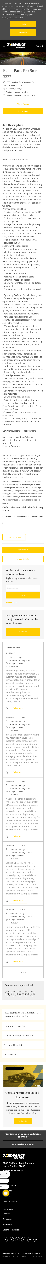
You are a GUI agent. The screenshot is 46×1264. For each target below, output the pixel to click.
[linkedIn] (11, 1239)
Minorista (6, 1213)
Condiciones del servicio (32, 1256)
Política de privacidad (10, 1256)
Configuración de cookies (12, 17)
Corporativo (7, 1219)
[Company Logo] (16, 45)
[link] (11, 602)
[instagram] (23, 1239)
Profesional (7, 1224)
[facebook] (5, 1239)
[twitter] (17, 1239)
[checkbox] (23, 104)
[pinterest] (35, 1239)
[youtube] (29, 1239)
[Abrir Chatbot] (6, 1193)
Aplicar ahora (20, 708)
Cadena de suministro (11, 1230)
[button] (23, 111)
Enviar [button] (23, 595)
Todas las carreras (10, 1201)
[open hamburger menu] (3, 45)
